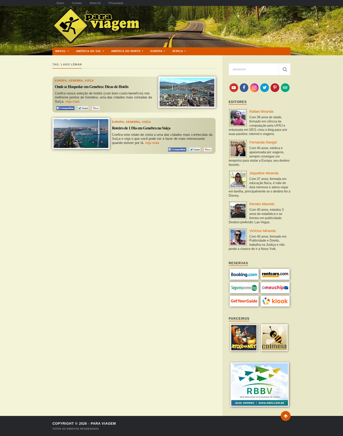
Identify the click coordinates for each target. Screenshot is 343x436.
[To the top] (286, 416)
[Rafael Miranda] (238, 118)
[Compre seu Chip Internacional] (275, 292)
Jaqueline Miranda (263, 173)
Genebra (76, 80)
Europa (156, 51)
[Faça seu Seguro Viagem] (244, 292)
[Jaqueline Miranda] (238, 180)
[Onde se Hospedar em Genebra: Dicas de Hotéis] (187, 92)
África (177, 51)
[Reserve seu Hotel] (244, 278)
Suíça (89, 80)
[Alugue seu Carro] (275, 278)
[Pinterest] (275, 87)
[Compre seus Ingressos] (244, 305)
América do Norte (126, 51)
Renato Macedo (262, 204)
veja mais (72, 101)
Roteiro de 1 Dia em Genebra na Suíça (141, 128)
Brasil (60, 51)
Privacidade (116, 3)
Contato (77, 3)
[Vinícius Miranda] (238, 237)
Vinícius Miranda (262, 231)
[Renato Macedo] (238, 210)
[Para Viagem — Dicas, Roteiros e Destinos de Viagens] (112, 26)
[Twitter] (264, 87)
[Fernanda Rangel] (238, 149)
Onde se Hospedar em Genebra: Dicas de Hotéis (91, 86)
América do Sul (88, 51)
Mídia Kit (95, 3)
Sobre (60, 3)
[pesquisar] (285, 69)
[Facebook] (244, 87)
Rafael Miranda (261, 112)
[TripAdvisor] (285, 87)
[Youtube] (233, 87)
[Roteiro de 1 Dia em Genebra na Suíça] (81, 133)
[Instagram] (254, 87)
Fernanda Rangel (263, 142)
